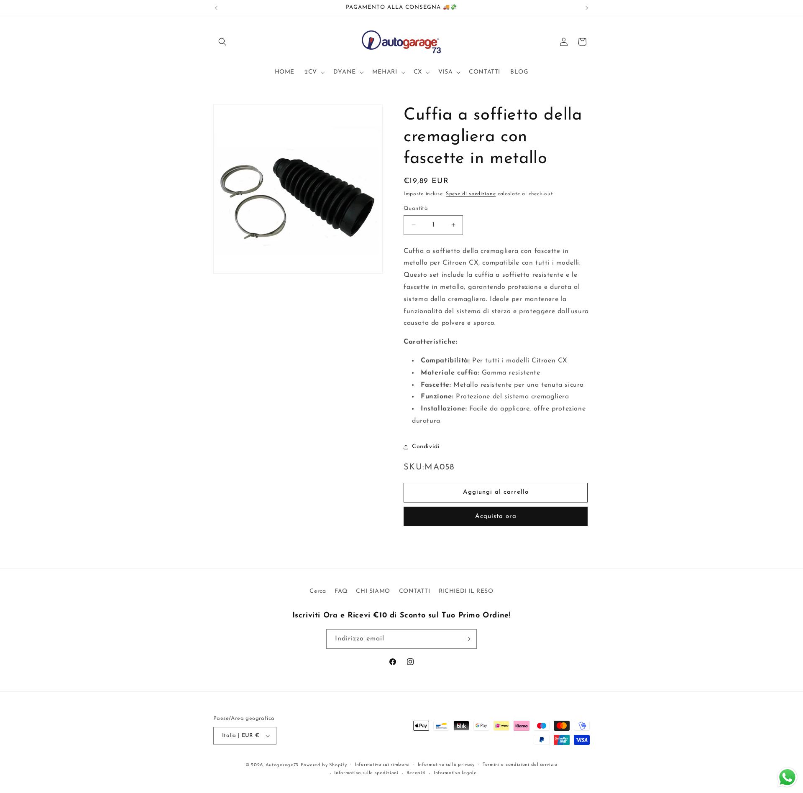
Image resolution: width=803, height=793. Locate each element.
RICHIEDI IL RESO (466, 591)
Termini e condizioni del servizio (520, 764)
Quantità (416, 208)
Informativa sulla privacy (446, 764)
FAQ (341, 591)
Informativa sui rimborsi (382, 764)
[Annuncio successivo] (587, 8)
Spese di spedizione (471, 193)
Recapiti (416, 773)
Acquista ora (496, 516)
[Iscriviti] (467, 639)
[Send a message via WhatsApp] (787, 777)
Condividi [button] (426, 447)
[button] (222, 42)
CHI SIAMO (373, 591)
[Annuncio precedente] (216, 8)
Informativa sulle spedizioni (366, 773)
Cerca (317, 591)
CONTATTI (414, 591)
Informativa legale (455, 773)
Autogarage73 (282, 765)
